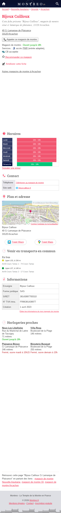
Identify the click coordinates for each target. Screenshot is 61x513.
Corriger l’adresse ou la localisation (44, 224)
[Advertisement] (30, 440)
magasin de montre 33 (33, 482)
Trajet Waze (18, 242)
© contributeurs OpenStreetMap (45, 203)
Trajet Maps (47, 242)
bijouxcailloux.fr (24, 188)
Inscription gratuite (43, 503)
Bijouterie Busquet (40, 344)
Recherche (57, 3)
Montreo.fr (34, 500)
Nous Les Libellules (12, 328)
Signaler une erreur (11, 168)
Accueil (3, 3)
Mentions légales (17, 503)
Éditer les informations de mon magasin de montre (39, 311)
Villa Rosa (35, 328)
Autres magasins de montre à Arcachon (21, 71)
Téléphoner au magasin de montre (30, 183)
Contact (30, 503)
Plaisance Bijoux (11, 344)
